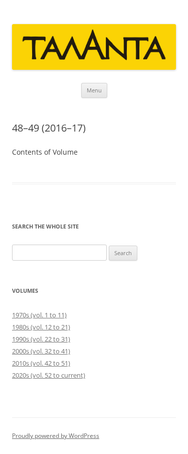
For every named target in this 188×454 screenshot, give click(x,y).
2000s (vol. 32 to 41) (41, 351)
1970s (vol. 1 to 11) (39, 314)
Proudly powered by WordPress (55, 435)
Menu (94, 90)
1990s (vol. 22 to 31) (41, 339)
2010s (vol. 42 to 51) (41, 363)
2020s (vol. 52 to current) (48, 375)
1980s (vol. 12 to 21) (41, 326)
